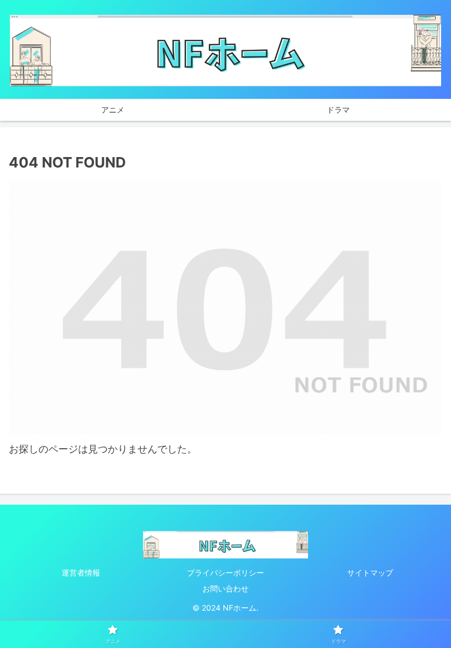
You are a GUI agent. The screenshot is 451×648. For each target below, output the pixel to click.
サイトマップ (370, 572)
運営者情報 (81, 572)
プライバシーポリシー (225, 572)
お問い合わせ (225, 588)
